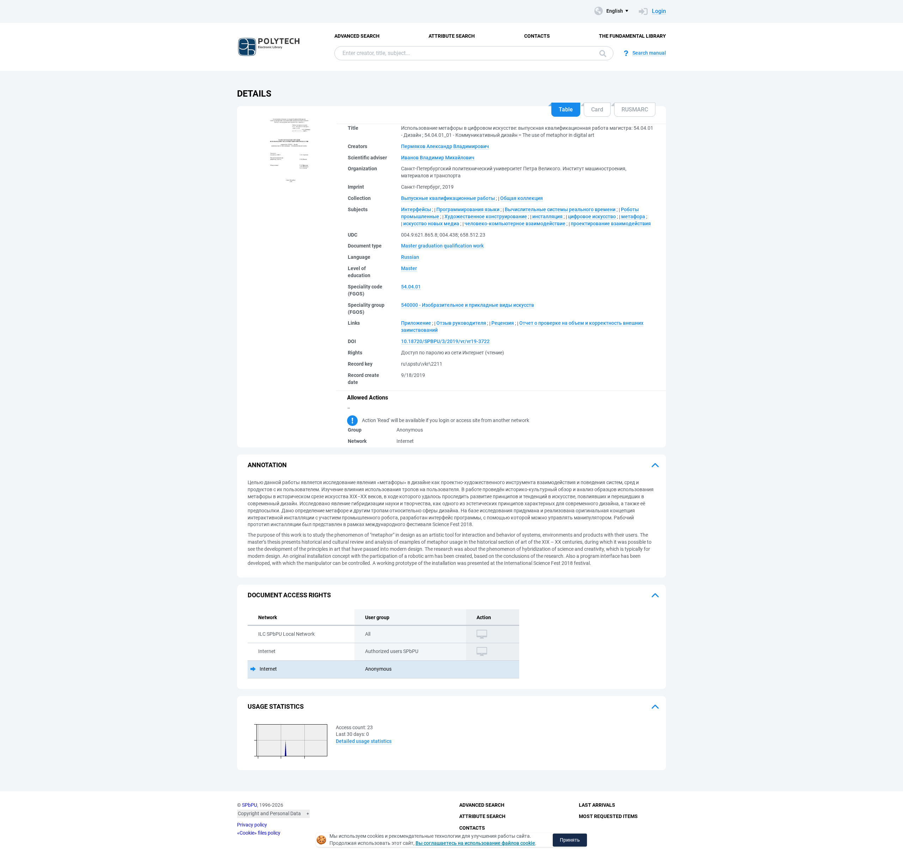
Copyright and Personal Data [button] (269, 813)
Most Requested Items (608, 816)
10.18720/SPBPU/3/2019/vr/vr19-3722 (445, 341)
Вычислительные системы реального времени (560, 209)
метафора (633, 216)
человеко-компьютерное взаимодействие (515, 223)
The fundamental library (632, 36)
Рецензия (502, 323)
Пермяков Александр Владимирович (445, 146)
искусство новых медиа (431, 223)
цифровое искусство (592, 216)
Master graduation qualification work (442, 246)
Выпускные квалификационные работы (448, 198)
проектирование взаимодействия (611, 223)
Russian (410, 257)
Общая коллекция (521, 198)
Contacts (537, 36)
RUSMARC (635, 109)
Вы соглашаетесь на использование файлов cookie (475, 843)
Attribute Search (452, 36)
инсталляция (547, 216)
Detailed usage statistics (364, 741)
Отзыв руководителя (461, 323)
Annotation (267, 465)
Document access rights (289, 595)
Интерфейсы (416, 209)
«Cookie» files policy (258, 833)
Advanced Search (357, 36)
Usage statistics (276, 706)
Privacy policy (252, 825)
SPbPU (249, 805)
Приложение (416, 323)
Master (409, 268)
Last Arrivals (597, 805)
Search (601, 53)
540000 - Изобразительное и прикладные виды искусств (467, 305)
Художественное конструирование (485, 216)
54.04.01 (411, 286)
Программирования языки (467, 209)
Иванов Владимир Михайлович (437, 157)
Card (597, 109)
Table (566, 109)
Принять (570, 840)
